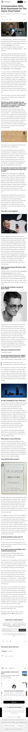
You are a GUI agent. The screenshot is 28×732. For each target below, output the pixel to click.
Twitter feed (6, 69)
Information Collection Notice (18, 711)
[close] (24, 685)
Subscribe (20, 2)
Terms (17, 722)
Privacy (13, 722)
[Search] (25, 668)
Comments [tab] (4, 651)
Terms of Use (21, 710)
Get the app (20, 725)
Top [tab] (2, 668)
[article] (14, 676)
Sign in (25, 2)
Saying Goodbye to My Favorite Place (10, 672)
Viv (19, 439)
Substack (7, 729)
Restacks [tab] (10, 651)
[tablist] (7, 651)
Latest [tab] (6, 668)
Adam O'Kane (9, 678)
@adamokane (4, 614)
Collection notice (23, 722)
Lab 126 (13, 255)
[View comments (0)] (7, 19)
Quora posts (18, 69)
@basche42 (9, 45)
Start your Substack (10, 725)
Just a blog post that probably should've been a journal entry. (10, 676)
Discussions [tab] (11, 668)
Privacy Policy (15, 713)
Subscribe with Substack (15, 707)
